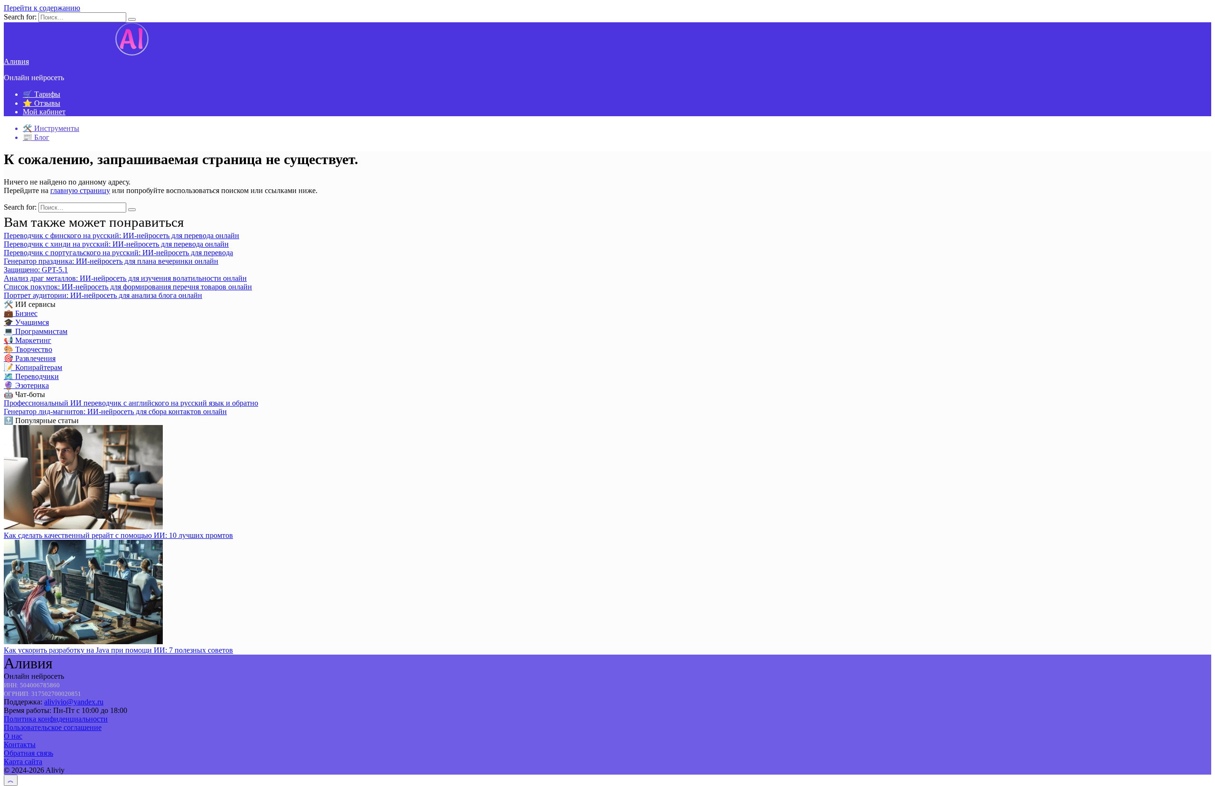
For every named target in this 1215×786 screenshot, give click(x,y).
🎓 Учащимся (26, 322)
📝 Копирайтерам (33, 367)
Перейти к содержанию (42, 8)
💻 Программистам (35, 331)
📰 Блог (36, 137)
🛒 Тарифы (41, 94)
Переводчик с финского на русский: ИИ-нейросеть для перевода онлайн (121, 235)
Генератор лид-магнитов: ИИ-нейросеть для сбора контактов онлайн (115, 411)
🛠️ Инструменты (51, 128)
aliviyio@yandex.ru (73, 702)
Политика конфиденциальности (56, 719)
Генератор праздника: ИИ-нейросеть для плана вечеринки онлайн (111, 261)
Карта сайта (23, 762)
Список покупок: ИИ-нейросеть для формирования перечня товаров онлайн (128, 287)
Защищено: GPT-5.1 (36, 270)
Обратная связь (28, 753)
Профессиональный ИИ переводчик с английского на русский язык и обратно (131, 403)
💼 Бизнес (20, 313)
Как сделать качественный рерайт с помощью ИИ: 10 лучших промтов (118, 535)
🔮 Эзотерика (26, 385)
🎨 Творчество (28, 349)
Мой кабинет (44, 112)
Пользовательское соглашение (53, 727)
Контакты (20, 744)
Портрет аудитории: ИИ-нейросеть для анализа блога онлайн (103, 295)
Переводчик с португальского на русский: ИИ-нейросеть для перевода (118, 253)
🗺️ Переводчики (31, 376)
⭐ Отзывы (41, 103)
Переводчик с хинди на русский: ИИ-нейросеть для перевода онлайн (116, 244)
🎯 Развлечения (30, 358)
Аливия (16, 61)
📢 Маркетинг (27, 340)
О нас (13, 736)
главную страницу (80, 190)
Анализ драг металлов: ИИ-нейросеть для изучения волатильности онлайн (125, 278)
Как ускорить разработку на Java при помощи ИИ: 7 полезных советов (118, 650)
